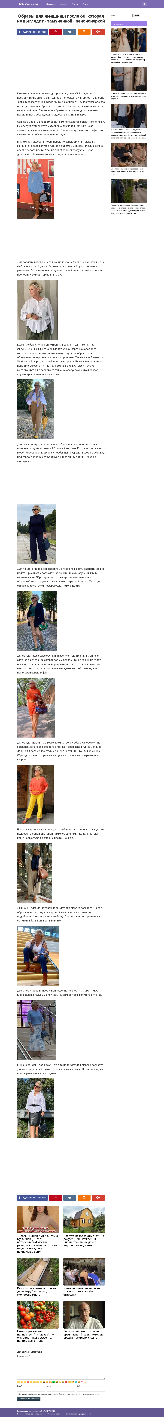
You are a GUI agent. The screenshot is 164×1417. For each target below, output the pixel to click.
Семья (85, 4)
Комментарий (23, 1356)
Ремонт (75, 4)
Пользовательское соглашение (30, 1414)
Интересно (50, 4)
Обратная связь (54, 1414)
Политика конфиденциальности (78, 1414)
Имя (19, 1386)
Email (49, 1386)
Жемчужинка (27, 4)
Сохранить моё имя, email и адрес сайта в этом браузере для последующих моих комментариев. (59, 1394)
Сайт (79, 1386)
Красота (63, 4)
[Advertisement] (52, 64)
